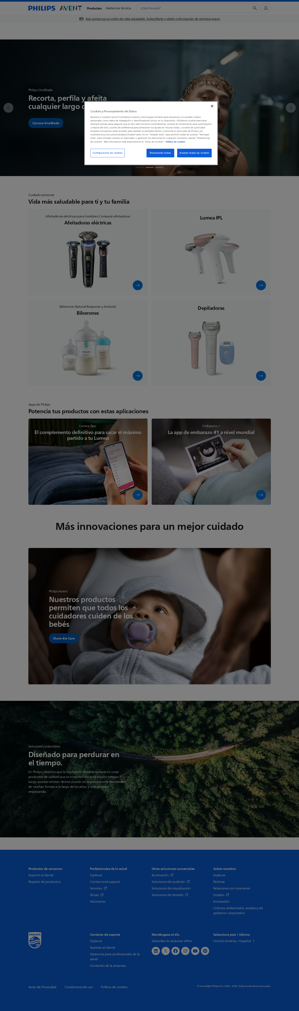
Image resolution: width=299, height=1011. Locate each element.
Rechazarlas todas (160, 153)
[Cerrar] (212, 106)
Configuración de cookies (108, 153)
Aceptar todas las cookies (194, 153)
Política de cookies (175, 142)
